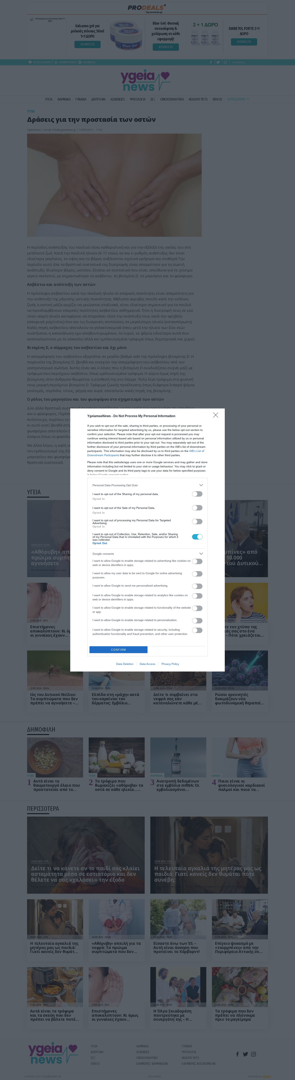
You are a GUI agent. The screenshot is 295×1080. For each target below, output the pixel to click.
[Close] (217, 416)
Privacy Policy (170, 664)
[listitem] (147, 485)
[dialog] (147, 540)
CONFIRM (118, 649)
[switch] (197, 494)
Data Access (147, 664)
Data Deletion (124, 664)
